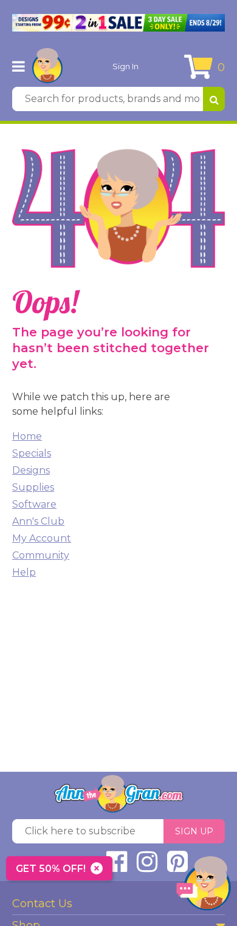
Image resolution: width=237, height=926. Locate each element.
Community (40, 555)
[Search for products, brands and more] (214, 99)
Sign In (125, 66)
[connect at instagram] (147, 867)
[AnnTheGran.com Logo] (47, 66)
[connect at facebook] (116, 867)
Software (34, 504)
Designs (31, 470)
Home (27, 436)
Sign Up (194, 831)
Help (24, 572)
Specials (31, 453)
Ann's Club (38, 521)
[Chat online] (203, 886)
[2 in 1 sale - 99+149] (118, 23)
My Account (41, 538)
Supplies (33, 487)
